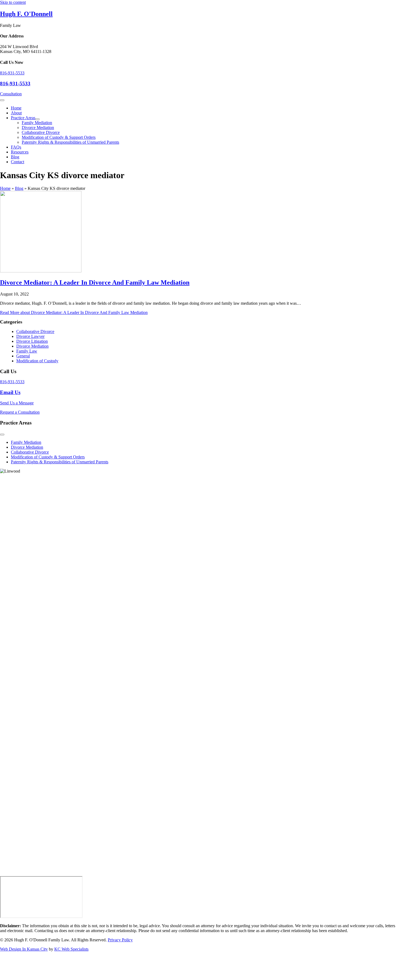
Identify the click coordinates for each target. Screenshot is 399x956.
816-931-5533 (12, 73)
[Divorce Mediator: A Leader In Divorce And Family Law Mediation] (40, 271)
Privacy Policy (120, 940)
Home (5, 188)
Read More (74, 312)
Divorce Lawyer (30, 336)
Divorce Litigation (32, 341)
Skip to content (13, 2)
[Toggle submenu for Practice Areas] (37, 119)
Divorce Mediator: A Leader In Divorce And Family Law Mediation (94, 282)
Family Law (26, 351)
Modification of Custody (37, 360)
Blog (19, 188)
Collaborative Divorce (35, 331)
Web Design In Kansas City (24, 949)
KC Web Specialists (71, 949)
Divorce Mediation (32, 346)
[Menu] (2, 100)
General (23, 356)
